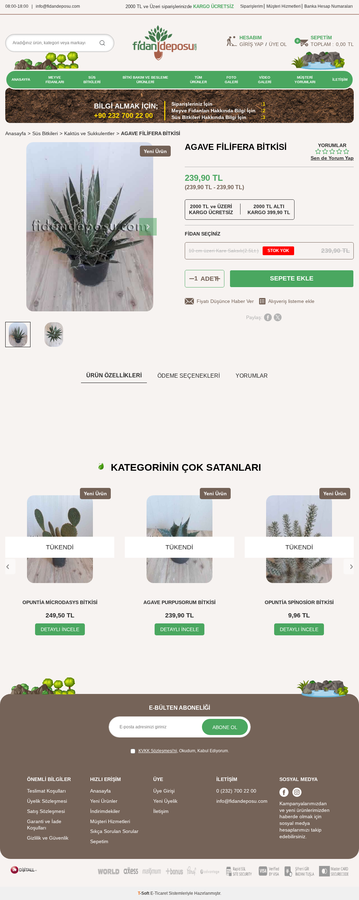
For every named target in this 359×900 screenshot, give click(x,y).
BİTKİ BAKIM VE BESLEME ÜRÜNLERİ (145, 79)
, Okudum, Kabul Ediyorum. (183, 750)
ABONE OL (224, 727)
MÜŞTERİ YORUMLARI (305, 79)
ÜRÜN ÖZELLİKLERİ (114, 375)
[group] (89, 226)
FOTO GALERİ (231, 79)
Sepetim (99, 841)
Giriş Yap (251, 44)
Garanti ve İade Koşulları (44, 825)
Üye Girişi (164, 791)
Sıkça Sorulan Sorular (114, 831)
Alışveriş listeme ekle (291, 301)
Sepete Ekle (291, 278)
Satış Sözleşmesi (46, 811)
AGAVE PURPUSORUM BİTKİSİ (179, 602)
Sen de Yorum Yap (332, 158)
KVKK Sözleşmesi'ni (157, 750)
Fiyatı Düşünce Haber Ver (225, 301)
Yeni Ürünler (103, 801)
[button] (148, 227)
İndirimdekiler (105, 811)
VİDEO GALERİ (264, 79)
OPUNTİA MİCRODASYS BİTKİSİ (59, 602)
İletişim (161, 811)
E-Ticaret (159, 893)
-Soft (144, 893)
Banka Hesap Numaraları (328, 6)
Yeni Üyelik (165, 801)
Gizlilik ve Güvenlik (47, 838)
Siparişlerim (251, 6)
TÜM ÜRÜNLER (198, 79)
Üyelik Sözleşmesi (47, 801)
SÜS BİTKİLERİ (92, 79)
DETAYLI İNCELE (60, 629)
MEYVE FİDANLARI (55, 79)
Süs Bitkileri (45, 133)
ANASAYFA (21, 79)
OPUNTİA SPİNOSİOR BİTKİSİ (299, 602)
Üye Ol (278, 44)
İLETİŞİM (339, 79)
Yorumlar (252, 376)
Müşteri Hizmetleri (283, 6)
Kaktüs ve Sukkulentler (89, 133)
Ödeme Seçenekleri (188, 376)
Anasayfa (15, 133)
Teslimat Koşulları (46, 791)
